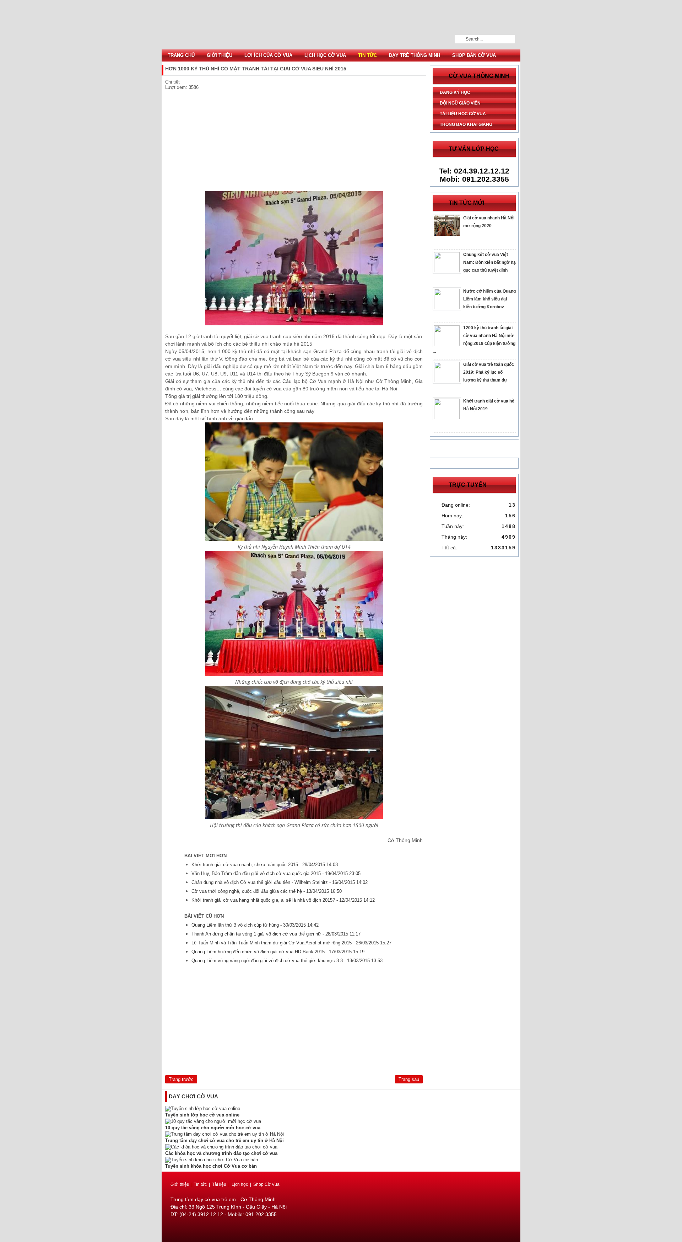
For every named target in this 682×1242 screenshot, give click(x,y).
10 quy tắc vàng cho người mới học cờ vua (212, 1127)
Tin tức (367, 55)
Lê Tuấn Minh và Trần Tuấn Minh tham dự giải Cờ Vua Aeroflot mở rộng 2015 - (291, 942)
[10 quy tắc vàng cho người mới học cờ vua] (213, 1121)
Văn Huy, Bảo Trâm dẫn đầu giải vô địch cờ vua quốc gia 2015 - (276, 873)
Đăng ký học (455, 92)
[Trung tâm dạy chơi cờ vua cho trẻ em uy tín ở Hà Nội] (224, 1134)
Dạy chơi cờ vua (193, 1096)
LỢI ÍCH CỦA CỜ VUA (268, 55)
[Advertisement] (294, 141)
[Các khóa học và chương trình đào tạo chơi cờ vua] (221, 1147)
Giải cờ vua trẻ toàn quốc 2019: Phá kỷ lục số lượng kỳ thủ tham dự (488, 372)
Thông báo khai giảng (466, 124)
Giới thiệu (219, 55)
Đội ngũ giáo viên (460, 103)
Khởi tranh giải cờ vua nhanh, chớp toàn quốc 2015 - (264, 864)
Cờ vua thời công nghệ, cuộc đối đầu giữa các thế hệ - (266, 891)
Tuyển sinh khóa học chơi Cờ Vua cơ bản (211, 1166)
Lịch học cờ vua (325, 55)
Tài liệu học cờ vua (463, 113)
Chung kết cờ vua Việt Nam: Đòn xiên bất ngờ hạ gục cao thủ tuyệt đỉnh (489, 262)
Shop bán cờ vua (474, 55)
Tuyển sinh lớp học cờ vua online (202, 1115)
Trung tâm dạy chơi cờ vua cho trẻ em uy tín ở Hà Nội (224, 1140)
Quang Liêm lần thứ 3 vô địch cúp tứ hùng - (255, 925)
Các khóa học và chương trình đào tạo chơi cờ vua (221, 1153)
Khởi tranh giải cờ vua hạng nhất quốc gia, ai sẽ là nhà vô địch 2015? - (283, 900)
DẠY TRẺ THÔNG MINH (414, 55)
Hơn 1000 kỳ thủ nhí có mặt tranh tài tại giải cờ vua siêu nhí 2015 (341, 24)
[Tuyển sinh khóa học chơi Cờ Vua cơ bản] (211, 1159)
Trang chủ (181, 55)
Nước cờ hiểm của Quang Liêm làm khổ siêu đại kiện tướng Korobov (489, 299)
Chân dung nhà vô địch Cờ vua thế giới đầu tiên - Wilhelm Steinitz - (279, 882)
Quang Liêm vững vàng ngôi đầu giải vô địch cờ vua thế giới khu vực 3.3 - (287, 960)
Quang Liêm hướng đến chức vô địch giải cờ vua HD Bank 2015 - (277, 951)
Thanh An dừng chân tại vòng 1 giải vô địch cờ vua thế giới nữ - (276, 934)
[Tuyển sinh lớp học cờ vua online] (202, 1108)
